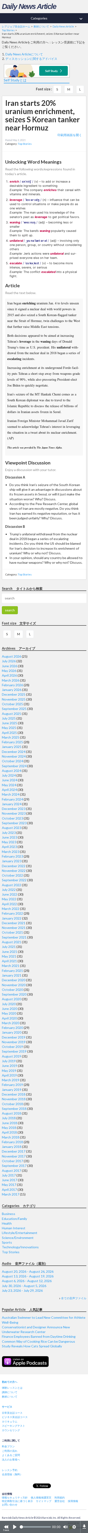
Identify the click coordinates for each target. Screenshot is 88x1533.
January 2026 (11, 690)
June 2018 (9, 1123)
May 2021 (9, 956)
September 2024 (14, 766)
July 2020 (9, 1004)
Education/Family (14, 1219)
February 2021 (12, 971)
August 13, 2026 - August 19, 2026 (28, 1276)
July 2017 (9, 1175)
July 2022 (9, 890)
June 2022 (9, 894)
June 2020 (9, 1009)
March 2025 (10, 737)
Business (8, 1214)
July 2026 (9, 661)
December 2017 (13, 1151)
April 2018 (9, 1132)
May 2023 (9, 842)
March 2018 (10, 1137)
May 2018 (9, 1128)
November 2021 (14, 928)
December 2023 (13, 809)
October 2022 (12, 875)
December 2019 (13, 1037)
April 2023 (9, 847)
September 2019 (14, 1051)
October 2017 (12, 1161)
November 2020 (14, 985)
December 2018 (13, 1094)
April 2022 (9, 904)
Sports (7, 1242)
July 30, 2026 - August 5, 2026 (24, 1286)
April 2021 (9, 961)
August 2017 (11, 1171)
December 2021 (13, 923)
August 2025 (11, 714)
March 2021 (10, 966)
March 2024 (10, 794)
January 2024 (11, 804)
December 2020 (13, 980)
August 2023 (11, 828)
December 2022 (13, 866)
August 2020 (11, 999)
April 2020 (9, 1018)
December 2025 (13, 694)
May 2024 (9, 785)
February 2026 (12, 685)
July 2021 (9, 947)
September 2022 (14, 880)
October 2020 (12, 990)
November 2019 (14, 1042)
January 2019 (11, 1090)
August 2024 (11, 771)
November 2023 (14, 813)
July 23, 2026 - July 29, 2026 (22, 1290)
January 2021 (11, 975)
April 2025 (9, 733)
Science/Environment (18, 1238)
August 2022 (11, 885)
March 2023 (10, 852)
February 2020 (12, 1028)
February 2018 (12, 1142)
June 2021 (9, 952)
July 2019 (9, 1061)
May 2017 (9, 1185)
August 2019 (11, 1056)
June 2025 (9, 723)
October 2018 (12, 1104)
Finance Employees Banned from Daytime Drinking (39, 1336)
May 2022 (9, 899)
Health (7, 1223)
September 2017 (14, 1166)
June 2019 (9, 1066)
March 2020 (10, 1023)
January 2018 (11, 1147)
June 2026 (9, 666)
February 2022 (12, 913)
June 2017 (9, 1180)
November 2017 (14, 1156)
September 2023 (14, 823)
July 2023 (9, 833)
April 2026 (9, 675)
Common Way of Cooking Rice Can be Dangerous (38, 1341)
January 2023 (11, 861)
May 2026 (9, 671)
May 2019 (9, 1071)
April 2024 (9, 790)
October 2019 (12, 1047)
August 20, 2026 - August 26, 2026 (28, 1271)
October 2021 (12, 932)
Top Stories (25, 143)
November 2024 (14, 756)
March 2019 (10, 1080)
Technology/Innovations (20, 1247)
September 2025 (14, 709)
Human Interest (13, 1228)
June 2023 (9, 837)
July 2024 (9, 775)
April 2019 (9, 1075)
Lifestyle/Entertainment (19, 1233)
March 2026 (10, 680)
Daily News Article (29, 6)
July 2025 (9, 718)
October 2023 (12, 818)
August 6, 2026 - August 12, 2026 (27, 1281)
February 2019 (12, 1085)
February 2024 (12, 799)
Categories (57, 19)
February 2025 (12, 742)
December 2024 (13, 752)
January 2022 (11, 918)
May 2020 (9, 1013)
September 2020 (14, 994)
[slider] (35, 1527)
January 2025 (11, 747)
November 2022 (14, 871)
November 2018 (14, 1099)
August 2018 (11, 1113)
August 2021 (11, 942)
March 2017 (10, 1194)
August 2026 (11, 656)
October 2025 (12, 704)
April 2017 (9, 1190)
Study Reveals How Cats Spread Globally (32, 1346)
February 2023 (12, 856)
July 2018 (9, 1118)
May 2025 (9, 728)
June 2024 (9, 780)
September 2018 (14, 1109)
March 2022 (10, 909)
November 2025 (14, 699)
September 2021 (14, 937)
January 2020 (11, 1032)
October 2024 (12, 761)
